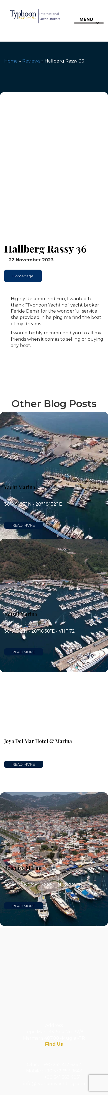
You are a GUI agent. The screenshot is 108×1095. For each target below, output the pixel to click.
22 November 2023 (30, 259)
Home (11, 61)
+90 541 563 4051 (62, 1077)
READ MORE (23, 525)
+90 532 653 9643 (63, 1071)
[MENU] (89, 23)
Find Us (54, 1044)
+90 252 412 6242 (62, 1064)
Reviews (31, 61)
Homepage (23, 276)
